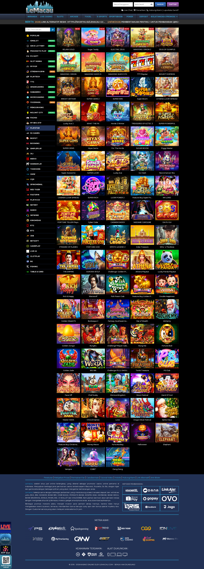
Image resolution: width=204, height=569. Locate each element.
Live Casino (46, 16)
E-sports (102, 16)
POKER (130, 16)
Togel (88, 16)
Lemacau (29, 484)
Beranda (32, 16)
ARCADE (74, 16)
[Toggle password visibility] (151, 4)
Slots (60, 16)
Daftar (173, 4)
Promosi (171, 16)
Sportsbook (116, 16)
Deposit (143, 16)
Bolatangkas (158, 16)
